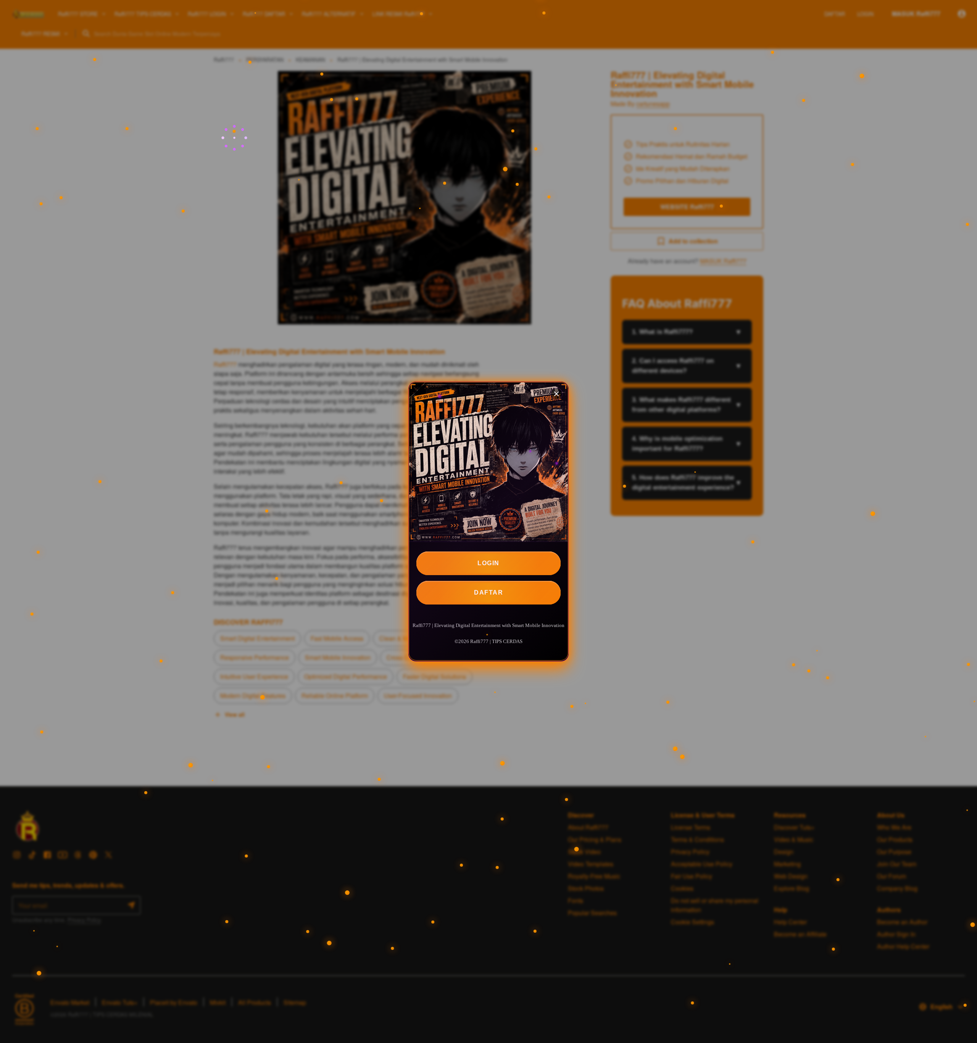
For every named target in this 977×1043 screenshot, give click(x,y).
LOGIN (488, 563)
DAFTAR (488, 592)
